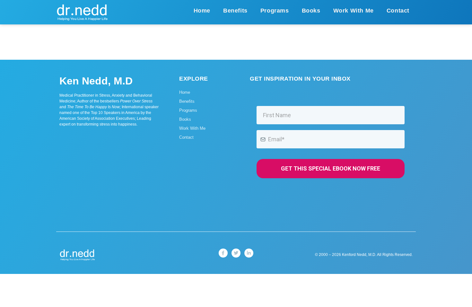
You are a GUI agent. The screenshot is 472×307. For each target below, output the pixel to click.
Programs (274, 10)
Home (202, 10)
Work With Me (353, 10)
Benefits (235, 10)
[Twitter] (236, 253)
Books (311, 10)
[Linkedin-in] (248, 253)
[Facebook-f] (223, 253)
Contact (398, 10)
